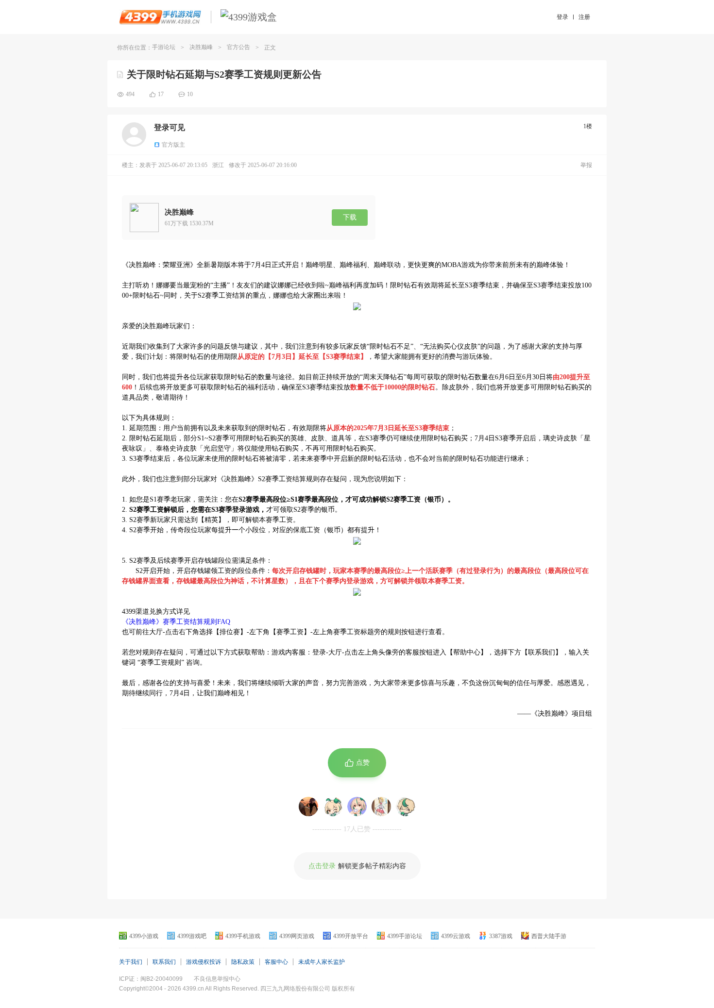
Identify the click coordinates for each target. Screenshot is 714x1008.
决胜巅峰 (201, 47)
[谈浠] (308, 806)
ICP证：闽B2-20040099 (151, 978)
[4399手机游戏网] (160, 17)
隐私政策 (243, 961)
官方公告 (238, 47)
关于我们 (130, 961)
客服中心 (276, 961)
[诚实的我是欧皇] (381, 806)
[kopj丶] (405, 806)
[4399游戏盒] (249, 17)
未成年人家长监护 (321, 961)
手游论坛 (163, 47)
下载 (350, 217)
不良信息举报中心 (217, 978)
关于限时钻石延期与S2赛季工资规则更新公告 (224, 74)
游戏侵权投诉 (203, 961)
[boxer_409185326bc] (332, 806)
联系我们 (164, 961)
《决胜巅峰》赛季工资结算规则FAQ (176, 621)
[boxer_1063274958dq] (357, 806)
